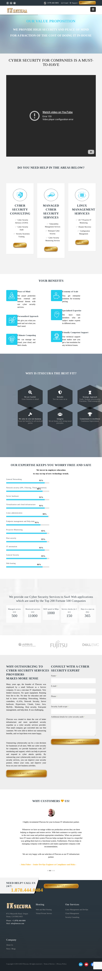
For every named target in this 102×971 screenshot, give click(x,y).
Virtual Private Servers (44, 913)
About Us (9, 945)
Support (75, 3)
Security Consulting (72, 917)
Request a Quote (51, 45)
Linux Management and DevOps (76, 910)
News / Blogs (11, 949)
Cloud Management (72, 913)
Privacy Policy (62, 964)
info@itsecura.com (17, 923)
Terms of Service (49, 964)
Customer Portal (88, 2)
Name (54, 676)
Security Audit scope (60, 706)
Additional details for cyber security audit (68, 717)
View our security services (26, 773)
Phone (54, 696)
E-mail (66, 3)
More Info (20, 245)
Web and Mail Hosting (44, 910)
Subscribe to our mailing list (62, 886)
